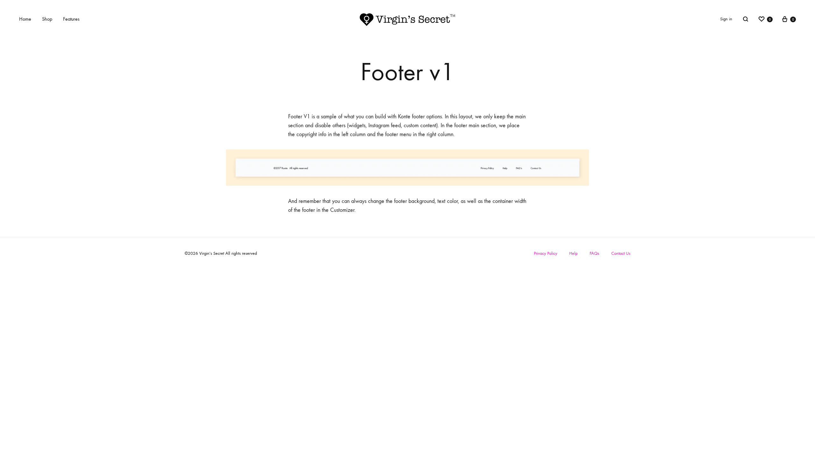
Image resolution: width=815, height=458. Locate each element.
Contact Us (620, 253)
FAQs (594, 253)
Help (573, 253)
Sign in (726, 19)
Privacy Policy (545, 253)
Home (25, 19)
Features (71, 19)
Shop (47, 19)
